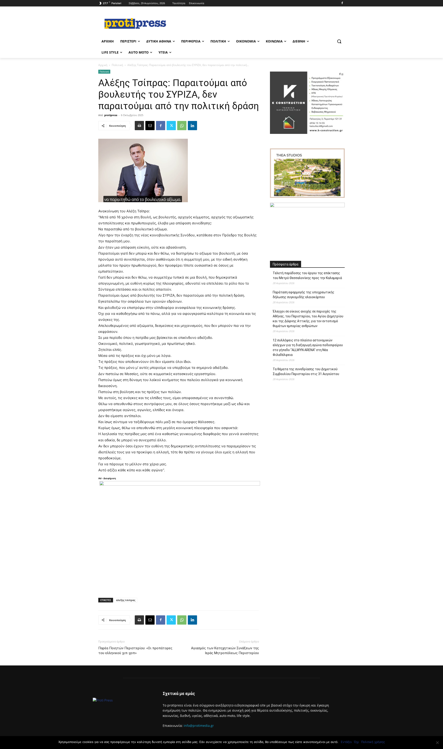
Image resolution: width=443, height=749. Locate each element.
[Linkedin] (192, 125)
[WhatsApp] (181, 125)
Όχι (356, 742)
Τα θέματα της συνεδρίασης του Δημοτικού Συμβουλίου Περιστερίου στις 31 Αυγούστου (306, 371)
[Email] (150, 125)
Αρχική (102, 65)
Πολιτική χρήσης (373, 742)
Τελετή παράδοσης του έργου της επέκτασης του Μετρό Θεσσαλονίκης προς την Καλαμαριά (307, 275)
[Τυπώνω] (139, 125)
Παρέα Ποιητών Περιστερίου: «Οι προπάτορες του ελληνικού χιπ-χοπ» (135, 650)
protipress (110, 115)
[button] (339, 41)
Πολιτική (117, 65)
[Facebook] (342, 3)
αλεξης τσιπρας (125, 600)
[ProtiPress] (135, 23)
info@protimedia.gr (199, 725)
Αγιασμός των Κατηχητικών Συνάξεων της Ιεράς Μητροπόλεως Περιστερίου (225, 650)
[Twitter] (171, 125)
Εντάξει (346, 742)
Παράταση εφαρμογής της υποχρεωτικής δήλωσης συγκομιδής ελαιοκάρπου (303, 294)
